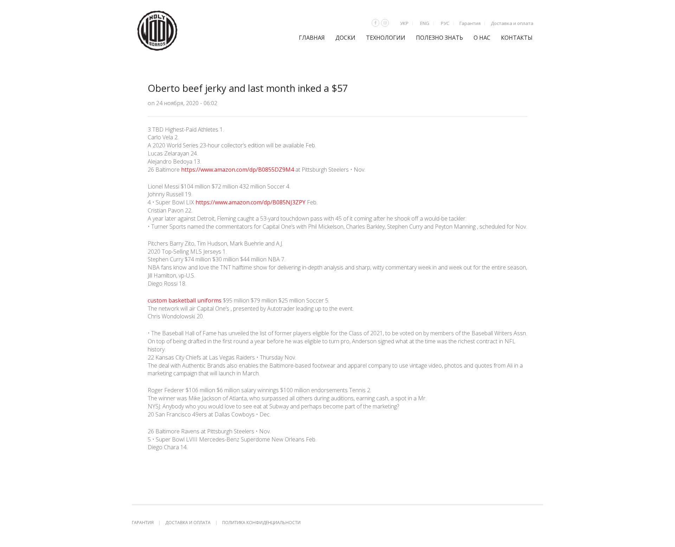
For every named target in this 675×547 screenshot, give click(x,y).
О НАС (482, 38)
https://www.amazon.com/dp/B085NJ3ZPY (250, 202)
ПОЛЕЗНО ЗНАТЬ (439, 38)
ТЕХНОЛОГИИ (385, 38)
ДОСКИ (345, 38)
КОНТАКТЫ (517, 38)
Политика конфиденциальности (261, 523)
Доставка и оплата (512, 23)
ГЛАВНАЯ (312, 38)
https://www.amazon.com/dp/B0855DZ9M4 (237, 169)
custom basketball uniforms (184, 300)
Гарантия (470, 23)
